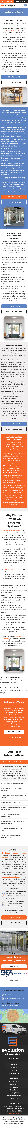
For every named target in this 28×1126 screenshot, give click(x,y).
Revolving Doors (14, 1093)
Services (14, 1067)
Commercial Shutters (14, 1095)
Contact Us (14, 1070)
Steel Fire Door (14, 1098)
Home (14, 1062)
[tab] (10, 980)
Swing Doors (14, 1090)
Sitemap (23, 1118)
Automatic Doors (14, 1081)
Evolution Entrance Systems (13, 30)
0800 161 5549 (8, 1)
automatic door (7, 857)
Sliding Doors (14, 1087)
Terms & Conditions (8, 1118)
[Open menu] (25, 5)
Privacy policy (16, 1118)
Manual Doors (14, 1084)
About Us (14, 1065)
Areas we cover (14, 1073)
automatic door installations (11, 877)
